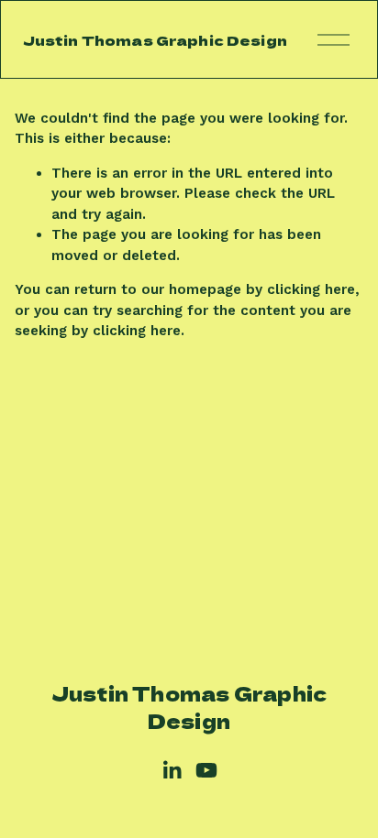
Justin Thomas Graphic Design (155, 39)
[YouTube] (206, 770)
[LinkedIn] (172, 770)
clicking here (311, 289)
